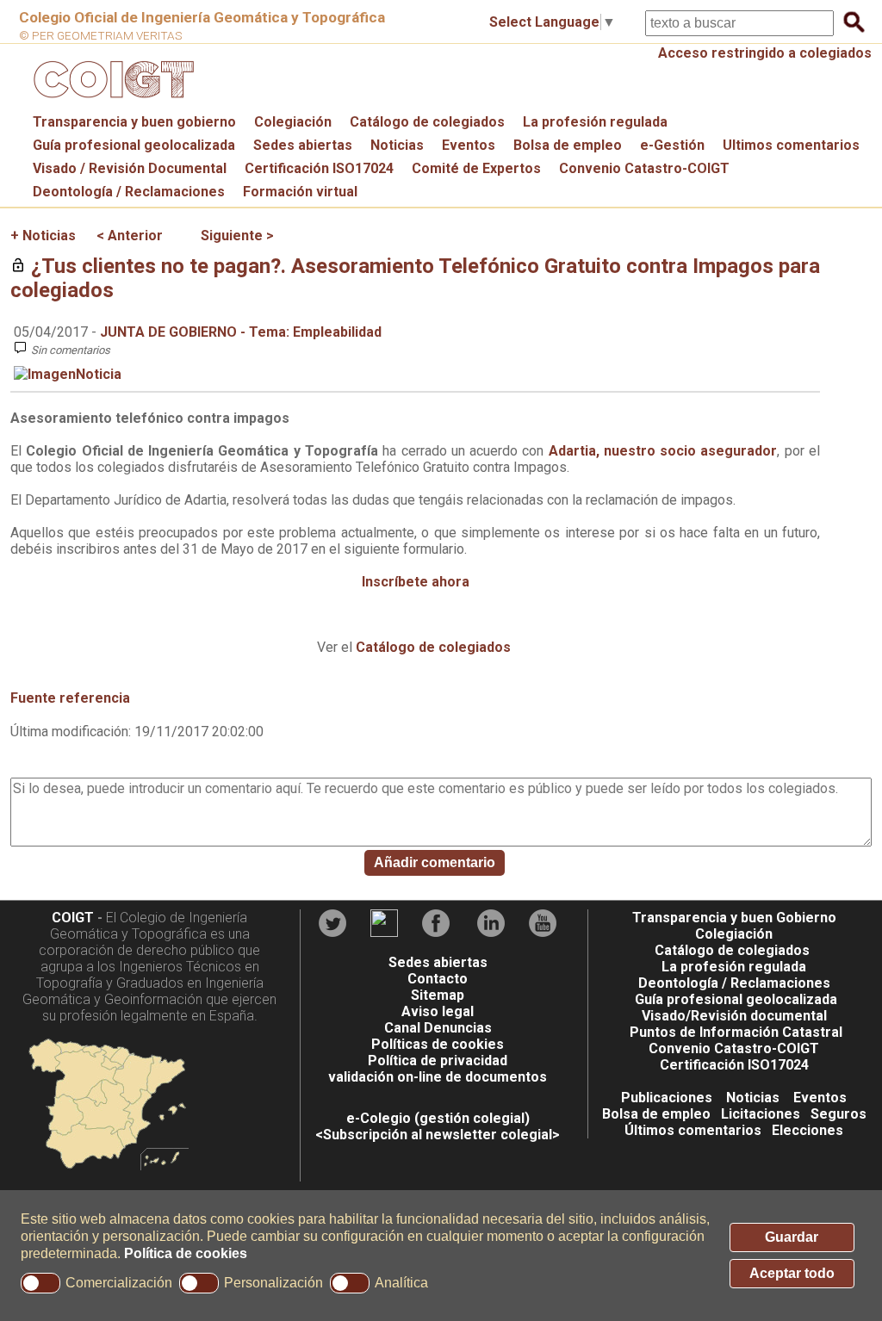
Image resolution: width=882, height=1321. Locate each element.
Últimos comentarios (692, 1130)
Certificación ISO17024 (319, 168)
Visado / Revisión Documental (130, 168)
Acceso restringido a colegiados (765, 53)
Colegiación (293, 122)
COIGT (73, 917)
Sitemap (437, 995)
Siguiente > (237, 235)
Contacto (437, 979)
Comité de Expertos (476, 168)
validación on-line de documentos (437, 1077)
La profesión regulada (595, 122)
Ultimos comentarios (791, 145)
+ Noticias (43, 235)
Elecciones (807, 1130)
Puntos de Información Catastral (736, 1032)
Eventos (468, 145)
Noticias (397, 145)
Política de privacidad (437, 1060)
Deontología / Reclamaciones (129, 191)
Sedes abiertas (302, 145)
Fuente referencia (70, 698)
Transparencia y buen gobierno (134, 122)
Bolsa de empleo (567, 145)
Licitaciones (760, 1114)
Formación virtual (300, 191)
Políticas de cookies (437, 1044)
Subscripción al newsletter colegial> (441, 1134)
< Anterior (129, 235)
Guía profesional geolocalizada (134, 145)
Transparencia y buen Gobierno (734, 917)
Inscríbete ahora (415, 582)
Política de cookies (185, 1253)
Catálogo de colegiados (427, 122)
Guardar (791, 1237)
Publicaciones (666, 1097)
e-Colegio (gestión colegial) (438, 1118)
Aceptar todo (792, 1273)
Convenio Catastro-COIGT (644, 168)
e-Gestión (672, 145)
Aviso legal (437, 1011)
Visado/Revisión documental (734, 1016)
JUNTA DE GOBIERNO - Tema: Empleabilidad (241, 332)
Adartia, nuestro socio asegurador (663, 451)
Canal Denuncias (438, 1028)
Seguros (838, 1114)
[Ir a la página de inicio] (111, 102)
